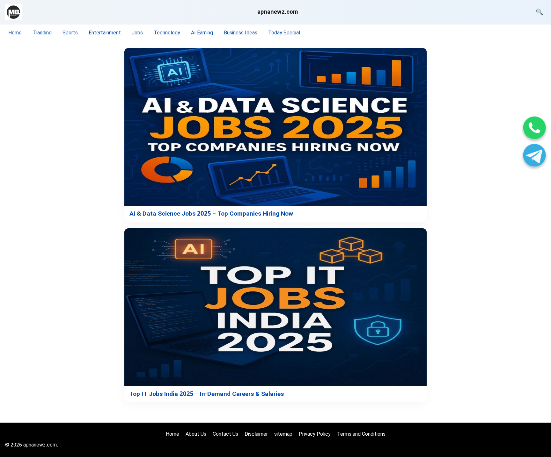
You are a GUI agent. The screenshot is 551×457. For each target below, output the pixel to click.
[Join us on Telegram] (534, 156)
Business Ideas (240, 33)
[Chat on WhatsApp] (534, 129)
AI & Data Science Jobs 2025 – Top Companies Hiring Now (211, 214)
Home (15, 33)
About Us (196, 434)
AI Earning (202, 33)
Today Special (284, 33)
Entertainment (105, 33)
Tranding (42, 33)
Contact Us (225, 434)
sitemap (283, 434)
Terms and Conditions (361, 434)
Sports (70, 33)
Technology (167, 33)
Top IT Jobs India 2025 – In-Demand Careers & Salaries (206, 394)
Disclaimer (256, 434)
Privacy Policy (315, 434)
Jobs (137, 33)
